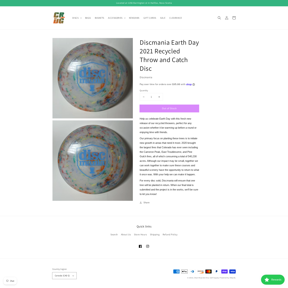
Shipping (155, 234)
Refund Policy (170, 234)
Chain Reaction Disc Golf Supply (206, 278)
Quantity (144, 90)
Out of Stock (169, 108)
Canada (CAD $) (62, 275)
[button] (219, 18)
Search (114, 234)
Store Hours (140, 234)
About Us (126, 234)
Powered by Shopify (228, 278)
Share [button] (147, 202)
